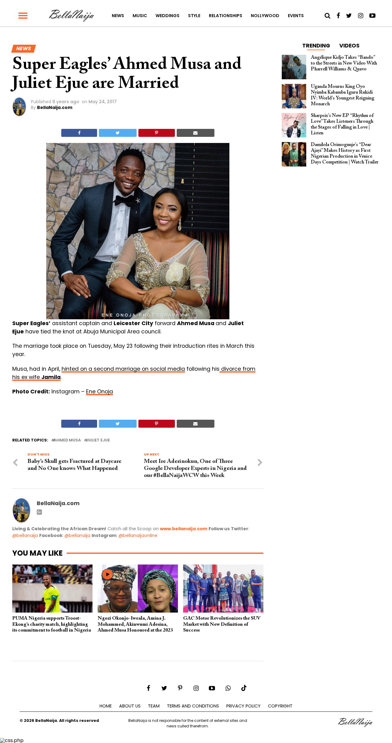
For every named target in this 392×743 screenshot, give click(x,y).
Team (154, 706)
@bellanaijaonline (138, 535)
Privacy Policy (243, 706)
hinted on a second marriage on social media (123, 369)
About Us (130, 706)
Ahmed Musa (67, 440)
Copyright (280, 706)
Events (296, 16)
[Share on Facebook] (79, 133)
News (118, 16)
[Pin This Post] (156, 133)
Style (194, 16)
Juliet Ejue (98, 440)
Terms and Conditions (193, 706)
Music (140, 16)
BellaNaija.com (54, 107)
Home (106, 706)
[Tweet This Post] (117, 133)
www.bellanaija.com (183, 529)
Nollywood (265, 16)
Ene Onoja (99, 391)
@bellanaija (25, 535)
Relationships (225, 16)
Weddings (167, 16)
